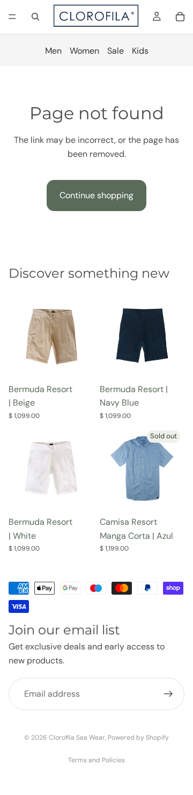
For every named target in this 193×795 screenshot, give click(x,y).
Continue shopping (96, 195)
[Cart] (180, 16)
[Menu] (12, 16)
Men (53, 50)
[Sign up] (168, 694)
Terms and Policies (96, 760)
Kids (140, 50)
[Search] (35, 16)
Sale (115, 50)
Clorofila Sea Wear (77, 737)
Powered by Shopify (138, 737)
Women (84, 50)
